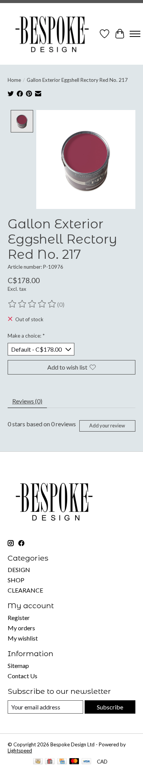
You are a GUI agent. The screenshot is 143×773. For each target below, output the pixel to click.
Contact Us (22, 675)
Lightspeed (20, 750)
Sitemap (18, 665)
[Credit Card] (62, 761)
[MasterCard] (74, 761)
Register (19, 617)
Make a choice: (26, 336)
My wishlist (23, 638)
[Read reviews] (32, 304)
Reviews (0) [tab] (27, 401)
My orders (21, 627)
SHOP (16, 579)
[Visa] (87, 761)
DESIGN (19, 569)
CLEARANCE (25, 590)
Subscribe (110, 707)
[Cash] (38, 761)
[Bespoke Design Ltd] (52, 33)
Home (14, 80)
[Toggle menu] (135, 33)
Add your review (107, 425)
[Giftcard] (50, 761)
